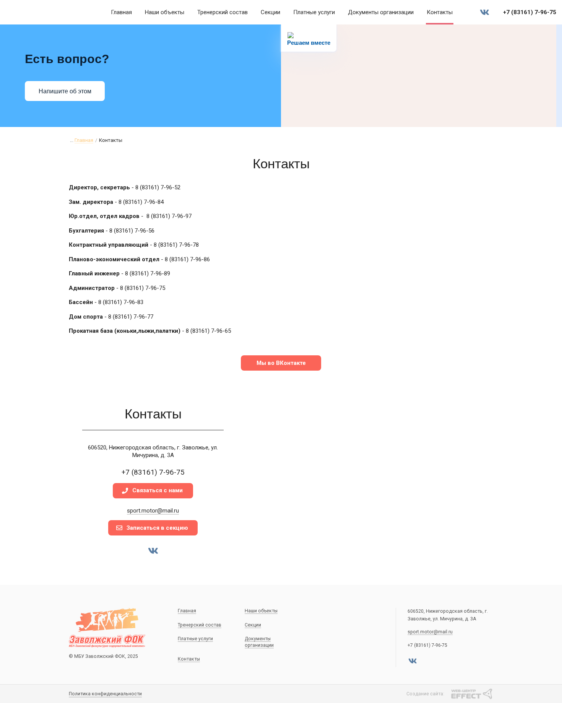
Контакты (440, 12)
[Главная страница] (46, 12)
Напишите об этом (65, 91)
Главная (121, 12)
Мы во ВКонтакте (281, 363)
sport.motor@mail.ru (153, 510)
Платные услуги (314, 12)
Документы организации (381, 12)
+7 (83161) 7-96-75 (529, 12)
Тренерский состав (222, 12)
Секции (270, 12)
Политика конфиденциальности (105, 693)
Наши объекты (164, 12)
